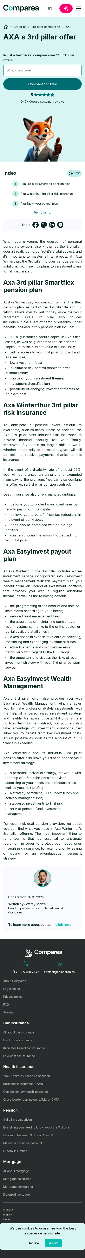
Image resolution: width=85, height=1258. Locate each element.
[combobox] (52, 8)
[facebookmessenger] (60, 225)
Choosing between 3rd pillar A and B (28, 1135)
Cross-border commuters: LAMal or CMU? (31, 1099)
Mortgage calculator (17, 1179)
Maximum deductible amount (22, 1143)
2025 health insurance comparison (26, 1076)
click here (63, 925)
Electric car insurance (17, 1040)
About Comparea (14, 981)
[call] (66, 8)
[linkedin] (52, 225)
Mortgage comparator (18, 1186)
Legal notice (11, 988)
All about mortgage (16, 1171)
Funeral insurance (15, 1151)
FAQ (6, 1004)
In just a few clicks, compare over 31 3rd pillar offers (38, 57)
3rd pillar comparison (17, 1119)
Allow (53, 1243)
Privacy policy (12, 996)
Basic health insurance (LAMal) (24, 1084)
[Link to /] (5, 26)
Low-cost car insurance (19, 1056)
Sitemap (8, 1012)
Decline (33, 1243)
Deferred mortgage (16, 1194)
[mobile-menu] (78, 8)
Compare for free (42, 84)
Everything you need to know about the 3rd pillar (36, 1127)
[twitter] (44, 225)
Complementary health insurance (25, 1091)
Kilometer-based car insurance (24, 1048)
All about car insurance (18, 1032)
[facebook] (35, 225)
